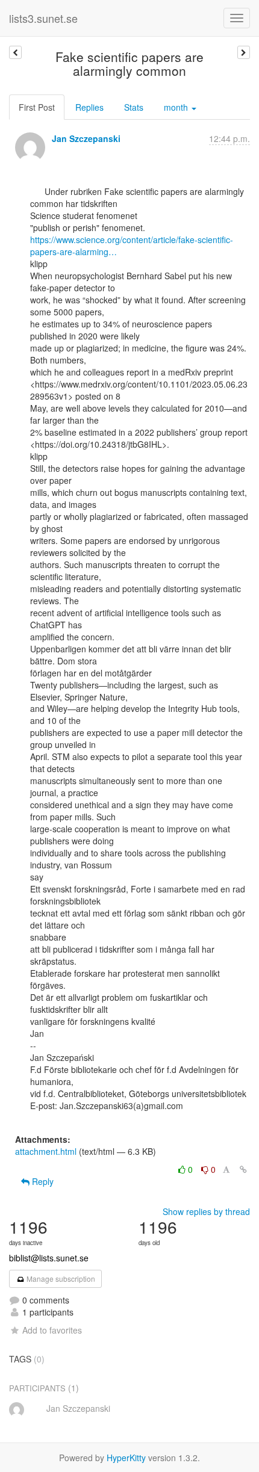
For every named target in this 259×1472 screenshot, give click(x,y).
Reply (42, 1181)
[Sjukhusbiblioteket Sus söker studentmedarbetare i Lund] (15, 52)
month (177, 107)
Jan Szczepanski (86, 138)
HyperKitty (126, 1458)
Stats (133, 107)
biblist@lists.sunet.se (49, 1258)
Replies (89, 107)
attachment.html (45, 1151)
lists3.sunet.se (43, 18)
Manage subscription (60, 1278)
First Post (37, 107)
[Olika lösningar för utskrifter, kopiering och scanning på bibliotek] (243, 52)
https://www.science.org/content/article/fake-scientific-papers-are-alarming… (131, 245)
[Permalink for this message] (243, 1169)
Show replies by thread (206, 1211)
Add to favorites (52, 1330)
